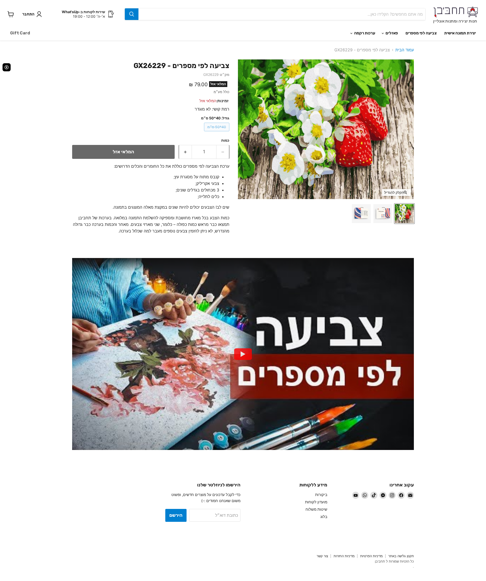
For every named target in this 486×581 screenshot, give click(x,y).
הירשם (176, 515)
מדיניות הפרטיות (371, 556)
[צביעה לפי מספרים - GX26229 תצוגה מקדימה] (404, 214)
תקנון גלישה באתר (401, 556)
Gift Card (20, 33)
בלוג (323, 516)
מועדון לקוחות (316, 502)
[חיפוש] (131, 14)
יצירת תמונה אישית (460, 33)
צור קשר (322, 556)
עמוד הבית (404, 50)
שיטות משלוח (316, 509)
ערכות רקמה (364, 33)
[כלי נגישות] (7, 67)
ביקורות (321, 494)
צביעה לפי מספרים (421, 33)
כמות (225, 140)
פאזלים (391, 33)
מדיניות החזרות (344, 556)
